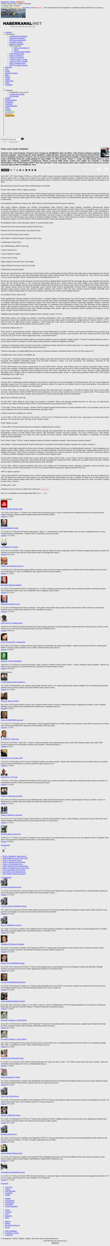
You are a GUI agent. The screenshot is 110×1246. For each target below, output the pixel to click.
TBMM (7, 98)
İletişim (12, 2)
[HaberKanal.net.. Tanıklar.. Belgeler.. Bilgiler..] (22, 27)
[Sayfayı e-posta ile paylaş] (11, 170)
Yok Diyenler (14, 96)
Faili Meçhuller (10, 1191)
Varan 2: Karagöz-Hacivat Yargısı (14, 862)
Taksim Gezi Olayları (16, 57)
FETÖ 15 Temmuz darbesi (18, 65)
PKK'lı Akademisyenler (17, 63)
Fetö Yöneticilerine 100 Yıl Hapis (14, 870)
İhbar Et (8, 1221)
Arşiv (7, 69)
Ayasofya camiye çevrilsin (18, 59)
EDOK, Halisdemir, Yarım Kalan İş (15, 856)
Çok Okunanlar (6, 877)
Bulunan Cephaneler (16, 44)
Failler (7, 83)
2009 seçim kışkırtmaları (17, 40)
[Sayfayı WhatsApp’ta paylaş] (17, 170)
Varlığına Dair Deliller (16, 94)
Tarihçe (7, 79)
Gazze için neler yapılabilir (18, 61)
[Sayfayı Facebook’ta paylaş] (20, 170)
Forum (7, 71)
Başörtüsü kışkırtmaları (17, 38)
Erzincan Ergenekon (16, 55)
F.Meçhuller (9, 81)
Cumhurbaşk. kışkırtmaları (18, 36)
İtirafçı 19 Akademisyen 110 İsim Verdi (16, 868)
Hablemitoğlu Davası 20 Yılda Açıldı (15, 858)
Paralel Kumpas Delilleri (22, 52)
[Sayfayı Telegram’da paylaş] (35, 170)
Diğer (7, 75)
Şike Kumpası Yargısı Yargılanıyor (14, 874)
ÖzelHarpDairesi (11, 100)
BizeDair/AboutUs (11, 73)
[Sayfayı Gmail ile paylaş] (14, 170)
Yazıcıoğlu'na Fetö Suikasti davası (14, 872)
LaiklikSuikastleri (11, 106)
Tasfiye (7, 108)
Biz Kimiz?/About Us (12, 1225)
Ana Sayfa (8, 1187)
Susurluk (8, 110)
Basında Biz (5, 2)
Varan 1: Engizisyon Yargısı (12, 860)
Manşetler (8, 67)
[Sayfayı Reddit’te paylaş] (29, 170)
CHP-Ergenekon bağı (16, 54)
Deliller (7, 1195)
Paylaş (4, 170)
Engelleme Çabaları (16, 42)
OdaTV (16, 50)
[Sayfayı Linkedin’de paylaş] (26, 170)
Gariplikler (8, 85)
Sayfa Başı (4, 1183)
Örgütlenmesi (9, 1202)
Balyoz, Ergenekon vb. (21, 48)
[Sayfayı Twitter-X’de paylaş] (23, 170)
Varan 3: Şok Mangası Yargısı (13, 864)
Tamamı (3, 516)
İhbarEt (7, 77)
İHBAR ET (20, 2)
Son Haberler (5, 845)
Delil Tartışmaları (11, 1231)
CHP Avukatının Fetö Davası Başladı (15, 866)
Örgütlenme (9, 102)
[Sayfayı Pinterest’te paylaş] (32, 170)
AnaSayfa (8, 32)
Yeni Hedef (9, 1204)
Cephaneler (9, 1235)
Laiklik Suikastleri (11, 1206)
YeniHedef (8, 104)
